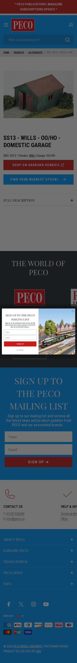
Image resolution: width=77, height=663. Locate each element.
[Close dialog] (72, 311)
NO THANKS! (20, 350)
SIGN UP (20, 344)
